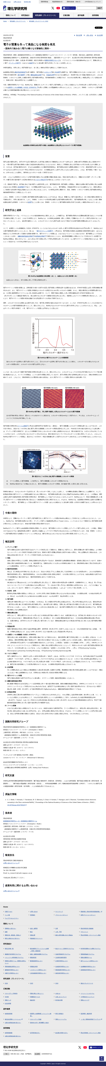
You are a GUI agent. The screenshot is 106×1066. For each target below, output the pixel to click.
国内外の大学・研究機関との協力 (39, 1022)
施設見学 (32, 1000)
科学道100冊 (59, 1000)
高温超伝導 (50, 75)
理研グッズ (8, 1000)
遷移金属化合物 (36, 75)
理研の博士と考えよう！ (37, 993)
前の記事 (79, 35)
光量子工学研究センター (12, 973)
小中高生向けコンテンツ (93, 1)
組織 (6, 932)
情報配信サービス (35, 997)
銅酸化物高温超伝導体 (26, 236)
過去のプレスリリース (87, 983)
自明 (30, 202)
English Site (27, 1)
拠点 (31, 932)
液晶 (31, 63)
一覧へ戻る (89, 35)
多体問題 (21, 187)
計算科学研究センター (61, 961)
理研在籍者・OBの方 (73, 1)
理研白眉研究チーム (86, 957)
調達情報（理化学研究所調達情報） (91, 911)
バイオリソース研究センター (38, 970)
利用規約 (32, 915)
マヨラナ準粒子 (41, 180)
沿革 (56, 928)
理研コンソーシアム (61, 1019)
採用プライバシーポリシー (88, 915)
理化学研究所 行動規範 (87, 928)
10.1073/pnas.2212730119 (16, 805)
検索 (99, 8)
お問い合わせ (17, 1)
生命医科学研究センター (62, 966)
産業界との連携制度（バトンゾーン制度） (40, 1015)
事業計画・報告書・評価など (13, 935)
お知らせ (57, 993)
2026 (6, 983)
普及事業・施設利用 (86, 1013)
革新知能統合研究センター (12, 966)
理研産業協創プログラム (87, 954)
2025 (31, 983)
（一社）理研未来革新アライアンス (91, 1019)
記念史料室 (8, 1003)
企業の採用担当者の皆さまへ (13, 1022)
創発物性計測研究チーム (29, 821)
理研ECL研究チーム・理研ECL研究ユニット (15, 962)
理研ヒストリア (85, 1000)
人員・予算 (58, 932)
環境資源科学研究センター (62, 970)
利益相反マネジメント (36, 938)
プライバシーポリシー (61, 915)
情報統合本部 (34, 966)
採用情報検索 (8, 1033)
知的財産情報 (8, 1013)
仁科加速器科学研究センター (38, 973)
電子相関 (21, 75)
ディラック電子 (14, 63)
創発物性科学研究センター (12, 821)
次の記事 (100, 35)
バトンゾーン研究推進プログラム (14, 957)
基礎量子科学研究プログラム (13, 954)
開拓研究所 (33, 957)
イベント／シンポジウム (87, 993)
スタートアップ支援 (35, 1019)
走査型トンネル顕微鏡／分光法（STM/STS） (23, 87)
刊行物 (7, 997)
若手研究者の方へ (35, 1033)
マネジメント (84, 932)
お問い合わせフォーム (10, 863)
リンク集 (7, 915)
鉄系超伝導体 (41, 236)
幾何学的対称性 (20, 72)
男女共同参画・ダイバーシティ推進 (91, 935)
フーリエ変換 (23, 426)
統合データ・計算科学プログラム (64, 948)
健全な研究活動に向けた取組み (64, 935)
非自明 (58, 72)
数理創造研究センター (36, 961)
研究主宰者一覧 (9, 948)
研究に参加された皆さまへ (12, 938)
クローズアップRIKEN (11, 993)
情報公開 (32, 935)
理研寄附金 (44, 1)
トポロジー (48, 72)
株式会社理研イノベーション (13, 1019)
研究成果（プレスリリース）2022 (38, 21)
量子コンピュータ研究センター (89, 961)
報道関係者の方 (57, 1)
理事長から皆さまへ (10, 928)
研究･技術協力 (59, 1013)
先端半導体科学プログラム (62, 954)
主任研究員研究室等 (61, 957)
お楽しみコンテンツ (61, 997)
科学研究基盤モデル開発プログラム (91, 948)
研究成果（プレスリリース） (18, 21)
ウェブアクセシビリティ (12, 918)
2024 (56, 983)
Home (5, 21)
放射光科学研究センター (62, 973)
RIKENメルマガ (70, 8)
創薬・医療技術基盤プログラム (39, 954)
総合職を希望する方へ (61, 1033)
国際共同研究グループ (52, 60)
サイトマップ (59, 911)
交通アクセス (7, 1)
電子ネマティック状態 (45, 231)
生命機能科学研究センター (88, 966)
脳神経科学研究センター (12, 970)
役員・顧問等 (34, 928)
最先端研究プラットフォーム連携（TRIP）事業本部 (39, 950)
